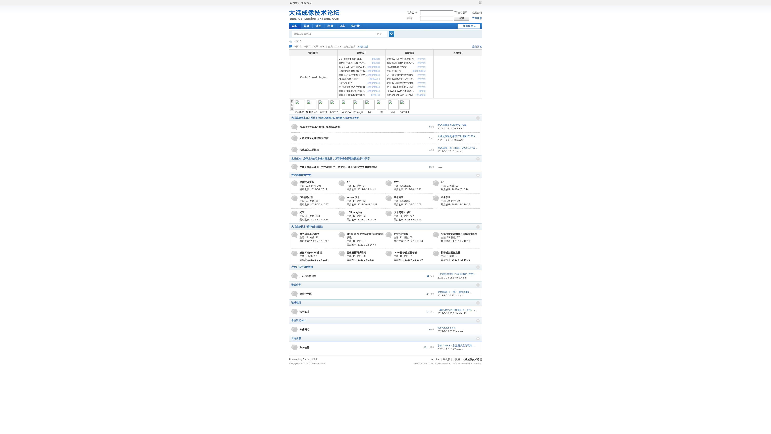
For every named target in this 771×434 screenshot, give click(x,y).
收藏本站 (306, 2)
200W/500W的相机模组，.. (401, 91)
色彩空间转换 (346, 83)
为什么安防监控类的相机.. (352, 95)
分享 (342, 26)
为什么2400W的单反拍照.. (353, 75)
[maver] (376, 58)
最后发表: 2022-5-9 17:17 (313, 189)
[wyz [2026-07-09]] (393, 108)
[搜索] (391, 34)
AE (348, 182)
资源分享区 (306, 293)
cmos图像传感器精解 (405, 252)
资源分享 (296, 284)
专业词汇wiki (298, 320)
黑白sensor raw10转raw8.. (401, 95)
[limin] (422, 91)
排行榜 (355, 26)
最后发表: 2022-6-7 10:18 (455, 189)
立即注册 (477, 18)
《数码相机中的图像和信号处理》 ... (457, 309)
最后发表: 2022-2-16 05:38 (408, 241)
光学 (302, 212)
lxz (369, 112)
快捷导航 (468, 26)
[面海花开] (374, 79)
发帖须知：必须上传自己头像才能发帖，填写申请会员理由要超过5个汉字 (330, 158)
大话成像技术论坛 (290, 41)
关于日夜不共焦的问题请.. (400, 87)
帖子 (379, 34)
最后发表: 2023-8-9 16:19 (407, 219)
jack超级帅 (362, 46)
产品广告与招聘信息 (302, 266)
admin (459, 128)
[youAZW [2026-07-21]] (346, 108)
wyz (393, 112)
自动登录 (462, 12)
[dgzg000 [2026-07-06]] (404, 108)
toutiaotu (459, 295)
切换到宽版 (479, 3)
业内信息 (296, 338)
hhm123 (334, 112)
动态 (318, 26)
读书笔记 (296, 302)
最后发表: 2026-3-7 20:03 (407, 204)
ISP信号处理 (306, 197)
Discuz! (307, 359)
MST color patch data (350, 58)
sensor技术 (353, 197)
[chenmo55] (373, 67)
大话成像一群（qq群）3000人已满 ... (457, 147)
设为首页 (295, 2)
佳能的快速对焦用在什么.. (352, 71)
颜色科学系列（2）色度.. (352, 62)
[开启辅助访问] (476, 3)
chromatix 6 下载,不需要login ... (454, 292)
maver (459, 140)
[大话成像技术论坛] (314, 20)
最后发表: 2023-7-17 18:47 (314, 241)
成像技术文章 (307, 182)
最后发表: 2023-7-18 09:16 (361, 219)
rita (381, 112)
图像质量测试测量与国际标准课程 (459, 233)
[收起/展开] (478, 118)
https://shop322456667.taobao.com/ (320, 126)
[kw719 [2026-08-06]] (323, 108)
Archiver (435, 359)
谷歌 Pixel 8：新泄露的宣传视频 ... (456, 345)
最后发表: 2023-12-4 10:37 (455, 204)
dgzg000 (405, 112)
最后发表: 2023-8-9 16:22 (407, 189)
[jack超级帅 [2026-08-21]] (300, 108)
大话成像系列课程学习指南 (452, 125)
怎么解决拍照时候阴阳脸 (352, 87)
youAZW (346, 112)
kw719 (323, 112)
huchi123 (461, 313)
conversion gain (446, 327)
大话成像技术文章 (301, 175)
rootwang (461, 277)
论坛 (295, 26)
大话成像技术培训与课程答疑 (307, 226)
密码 (409, 18)
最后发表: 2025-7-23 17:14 (314, 219)
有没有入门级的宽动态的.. (352, 67)
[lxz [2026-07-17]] (369, 108)
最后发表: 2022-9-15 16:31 (455, 259)
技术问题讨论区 (402, 212)
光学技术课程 (401, 233)
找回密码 (477, 12)
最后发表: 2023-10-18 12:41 (362, 204)
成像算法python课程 (311, 252)
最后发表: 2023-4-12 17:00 (408, 259)
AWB (396, 182)
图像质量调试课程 (356, 252)
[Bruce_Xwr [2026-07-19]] (358, 108)
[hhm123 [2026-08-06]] (334, 108)
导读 (306, 26)
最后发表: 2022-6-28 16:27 (314, 204)
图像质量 (446, 197)
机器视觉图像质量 (450, 252)
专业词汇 (304, 329)
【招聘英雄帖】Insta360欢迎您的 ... (457, 274)
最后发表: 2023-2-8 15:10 (360, 259)
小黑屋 (456, 359)
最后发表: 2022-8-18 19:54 (314, 259)
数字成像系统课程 (309, 233)
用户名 (410, 12)
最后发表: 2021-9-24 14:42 (361, 189)
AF (442, 182)
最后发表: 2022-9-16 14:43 (361, 244)
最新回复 (477, 46)
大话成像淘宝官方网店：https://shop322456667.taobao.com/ (325, 117)
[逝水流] (375, 95)
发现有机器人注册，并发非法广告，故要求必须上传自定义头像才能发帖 (338, 167)
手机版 (446, 359)
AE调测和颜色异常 (349, 79)
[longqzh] (420, 95)
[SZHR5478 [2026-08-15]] (311, 108)
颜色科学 (398, 197)
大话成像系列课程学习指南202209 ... (457, 136)
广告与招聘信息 (308, 275)
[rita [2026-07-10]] (381, 108)
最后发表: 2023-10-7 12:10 (455, 241)
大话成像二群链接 (309, 149)
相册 (330, 26)
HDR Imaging (354, 212)
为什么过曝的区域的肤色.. (352, 91)
